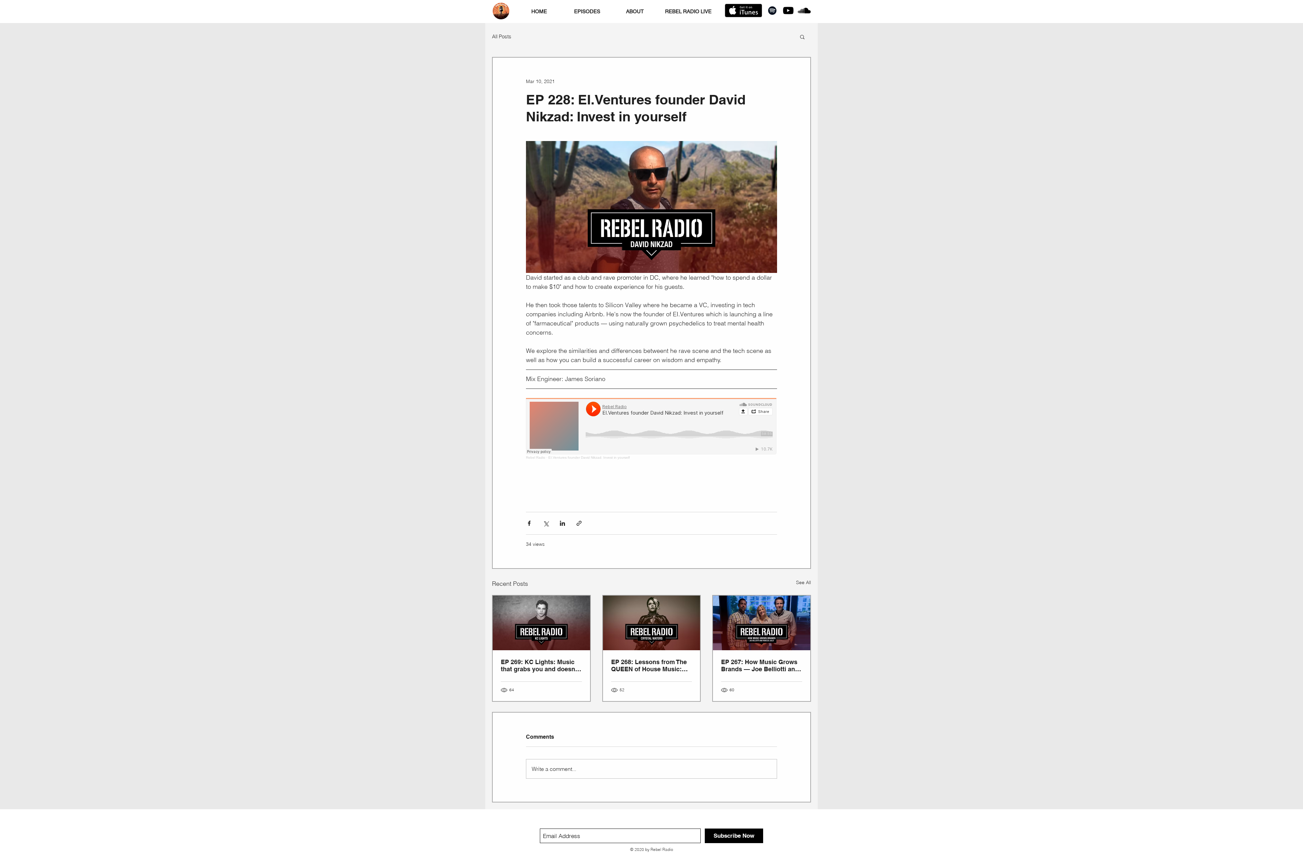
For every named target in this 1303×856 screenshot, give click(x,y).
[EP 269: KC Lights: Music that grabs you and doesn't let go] (541, 623)
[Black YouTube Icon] (788, 10)
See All (803, 582)
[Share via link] (579, 523)
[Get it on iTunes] (743, 10)
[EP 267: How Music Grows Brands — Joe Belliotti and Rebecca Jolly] (761, 623)
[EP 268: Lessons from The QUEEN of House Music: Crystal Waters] (651, 623)
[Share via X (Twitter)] (546, 523)
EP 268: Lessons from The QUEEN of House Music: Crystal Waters (649, 665)
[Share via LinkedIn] (562, 523)
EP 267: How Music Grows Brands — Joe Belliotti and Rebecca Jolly (760, 665)
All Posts (501, 37)
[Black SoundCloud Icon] (804, 10)
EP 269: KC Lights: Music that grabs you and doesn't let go (540, 665)
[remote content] (651, 428)
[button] (802, 36)
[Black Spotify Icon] (772, 10)
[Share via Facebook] (529, 523)
